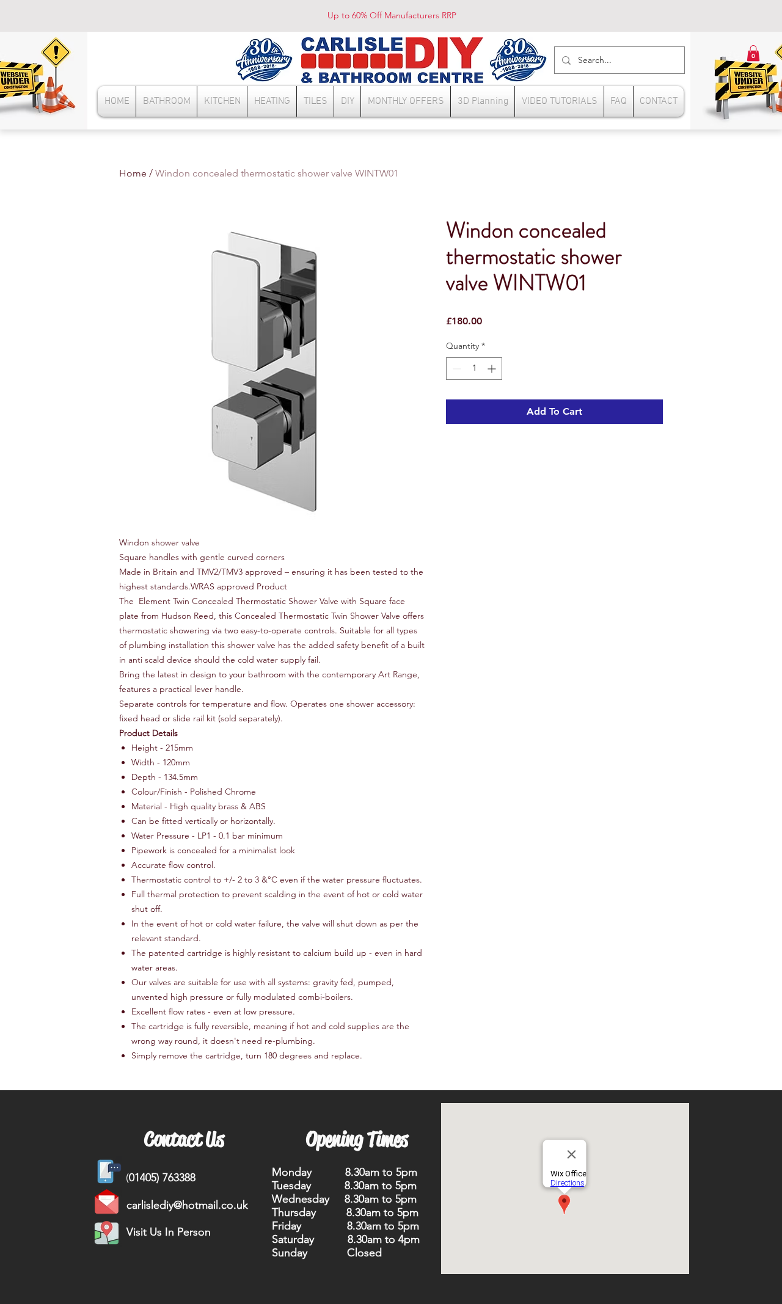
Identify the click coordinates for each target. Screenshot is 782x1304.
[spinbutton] (474, 368)
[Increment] (492, 368)
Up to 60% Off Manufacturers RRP (391, 15)
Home (133, 173)
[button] (753, 53)
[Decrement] (455, 368)
